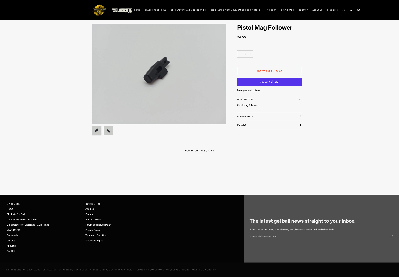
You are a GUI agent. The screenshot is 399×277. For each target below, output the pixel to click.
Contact (11, 240)
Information (245, 116)
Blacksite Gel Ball (16, 214)
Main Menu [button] (14, 204)
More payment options (248, 90)
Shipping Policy (93, 219)
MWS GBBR (13, 230)
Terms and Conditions (96, 235)
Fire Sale (11, 251)
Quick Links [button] (93, 204)
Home (10, 209)
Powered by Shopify (204, 269)
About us (11, 245)
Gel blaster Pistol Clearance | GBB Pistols (28, 224)
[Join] (389, 236)
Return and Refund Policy (98, 224)
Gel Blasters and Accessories (22, 219)
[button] (188, 10)
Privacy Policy (92, 230)
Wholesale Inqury (94, 240)
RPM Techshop (17, 269)
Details (242, 125)
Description (245, 99)
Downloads (12, 235)
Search (89, 214)
